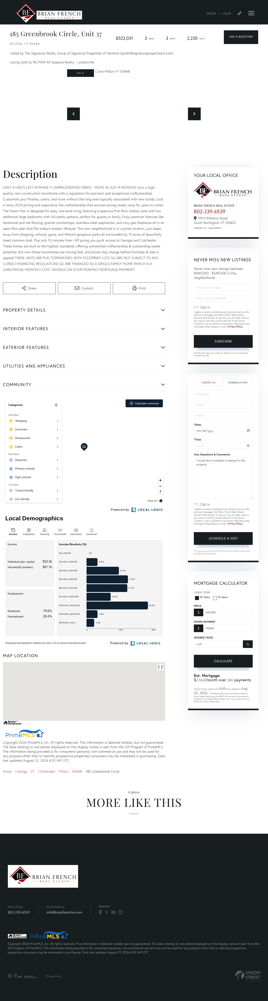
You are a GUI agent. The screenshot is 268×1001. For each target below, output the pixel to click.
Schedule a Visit (238, 382)
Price (197, 606)
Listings (21, 771)
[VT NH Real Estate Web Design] (247, 976)
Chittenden (46, 771)
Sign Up (211, 14)
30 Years (205, 597)
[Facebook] (100, 912)
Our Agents (215, 228)
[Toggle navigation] (251, 13)
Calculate (223, 661)
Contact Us (200, 228)
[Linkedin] (113, 912)
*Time (197, 439)
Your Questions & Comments (212, 454)
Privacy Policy (235, 326)
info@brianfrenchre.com (64, 912)
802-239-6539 (209, 211)
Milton (63, 771)
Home (7, 771)
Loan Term (202, 592)
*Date (197, 424)
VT (33, 771)
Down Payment (204, 621)
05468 (77, 771)
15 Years (223, 597)
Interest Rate (203, 637)
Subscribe (223, 341)
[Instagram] (121, 912)
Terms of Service (204, 553)
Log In (226, 14)
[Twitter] (106, 912)
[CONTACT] (241, 37)
